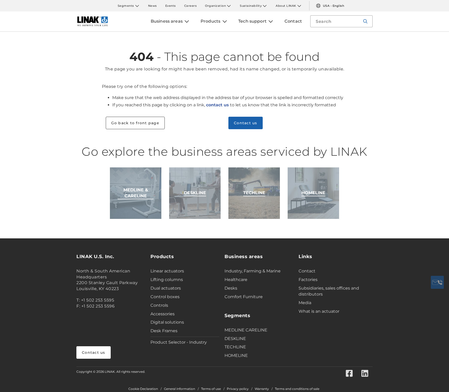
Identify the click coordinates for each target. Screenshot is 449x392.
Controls (159, 305)
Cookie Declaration (143, 389)
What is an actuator (319, 311)
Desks (230, 288)
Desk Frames (163, 330)
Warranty (262, 389)
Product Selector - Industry (178, 342)
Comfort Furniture (243, 296)
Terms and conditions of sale (297, 389)
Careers (190, 6)
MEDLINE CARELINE (245, 330)
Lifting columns (166, 279)
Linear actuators (167, 271)
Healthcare (235, 279)
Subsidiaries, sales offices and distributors (329, 291)
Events (170, 6)
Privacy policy (238, 389)
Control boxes (165, 296)
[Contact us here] (437, 282)
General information (179, 389)
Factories (308, 279)
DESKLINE (235, 338)
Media (305, 302)
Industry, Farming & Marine (252, 271)
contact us (217, 104)
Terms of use (211, 389)
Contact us (93, 352)
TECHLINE (235, 346)
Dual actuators (165, 288)
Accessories (162, 313)
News (152, 6)
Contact (307, 271)
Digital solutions (167, 322)
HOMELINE (236, 355)
